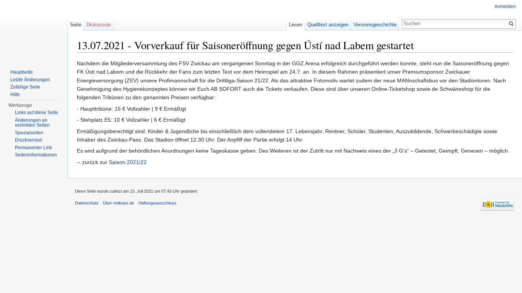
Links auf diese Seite (36, 112)
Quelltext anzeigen (328, 24)
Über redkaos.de (118, 203)
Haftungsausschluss (157, 203)
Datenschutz (87, 203)
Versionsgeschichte (375, 24)
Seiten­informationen (36, 155)
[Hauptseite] (33, 30)
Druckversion (28, 140)
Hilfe (15, 94)
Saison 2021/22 (128, 162)
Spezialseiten (29, 132)
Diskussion (98, 24)
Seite (75, 24)
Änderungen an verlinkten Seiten (32, 123)
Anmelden (505, 6)
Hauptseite (21, 72)
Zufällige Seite (25, 87)
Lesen (295, 24)
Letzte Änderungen (30, 79)
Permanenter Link (33, 147)
